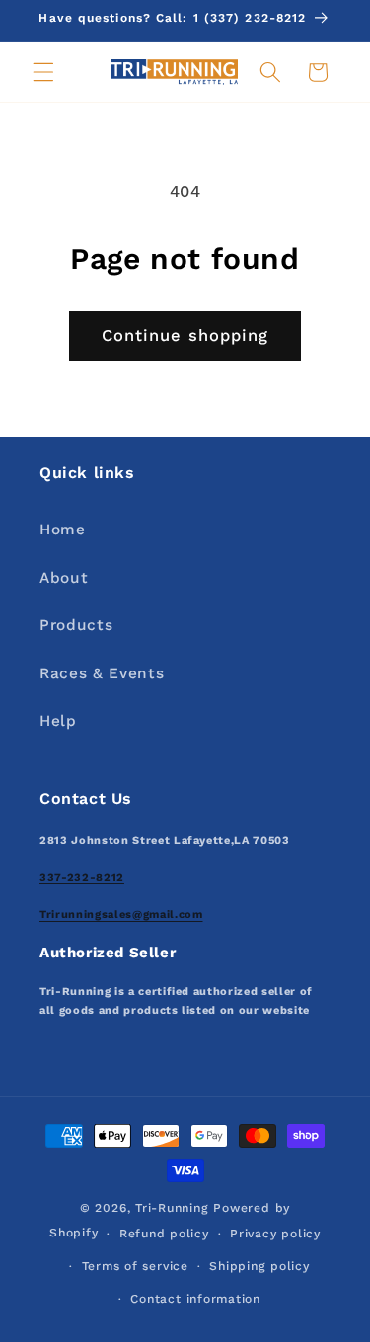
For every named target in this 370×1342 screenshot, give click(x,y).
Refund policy (164, 1233)
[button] (43, 72)
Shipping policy (259, 1266)
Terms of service (135, 1266)
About (63, 578)
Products (75, 625)
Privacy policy (275, 1233)
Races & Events (101, 673)
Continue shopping (185, 335)
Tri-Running (171, 1208)
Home (62, 529)
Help (58, 721)
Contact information (195, 1299)
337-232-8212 (81, 877)
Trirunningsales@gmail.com (121, 914)
